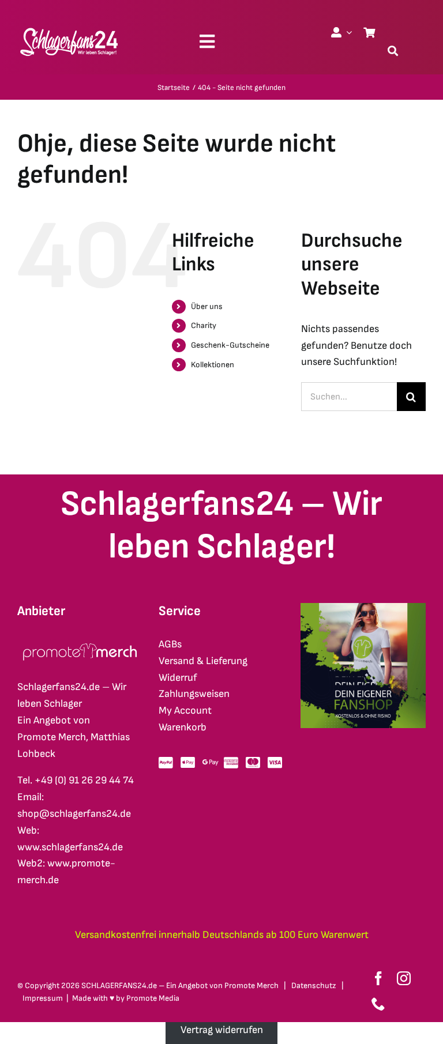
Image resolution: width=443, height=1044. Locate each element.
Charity (203, 325)
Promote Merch (251, 985)
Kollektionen (212, 365)
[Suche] (393, 51)
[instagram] (404, 978)
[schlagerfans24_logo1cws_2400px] (69, 26)
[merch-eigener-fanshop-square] (363, 608)
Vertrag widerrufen (222, 1030)
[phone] (378, 1004)
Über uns (207, 306)
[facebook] (378, 978)
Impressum (42, 998)
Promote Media (152, 998)
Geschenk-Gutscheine (230, 345)
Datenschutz (313, 985)
